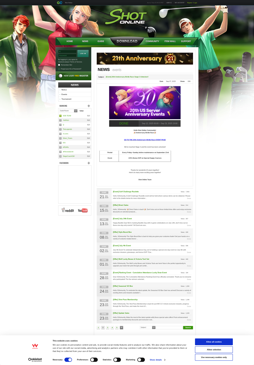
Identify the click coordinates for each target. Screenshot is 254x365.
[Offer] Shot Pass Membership (125, 300)
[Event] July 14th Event (122, 219)
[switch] (94, 360)
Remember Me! (66, 65)
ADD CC (169, 2)
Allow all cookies (214, 342)
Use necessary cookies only (214, 357)
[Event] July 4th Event (122, 246)
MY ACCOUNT (179, 2)
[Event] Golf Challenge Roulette (126, 192)
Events (64, 94)
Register (189, 2)
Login (195, 2)
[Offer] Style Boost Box (122, 232)
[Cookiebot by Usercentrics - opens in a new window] (35, 360)
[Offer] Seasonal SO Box (123, 286)
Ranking (76, 105)
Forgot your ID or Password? (71, 69)
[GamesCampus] (60, 2)
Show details (156, 360)
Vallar (82, 111)
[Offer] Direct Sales (120, 205)
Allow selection (214, 349)
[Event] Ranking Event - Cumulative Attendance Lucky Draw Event (140, 273)
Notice (64, 90)
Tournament (66, 99)
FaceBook (74, 163)
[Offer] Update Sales (121, 313)
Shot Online (68, 2)
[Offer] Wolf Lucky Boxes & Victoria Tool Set (131, 259)
